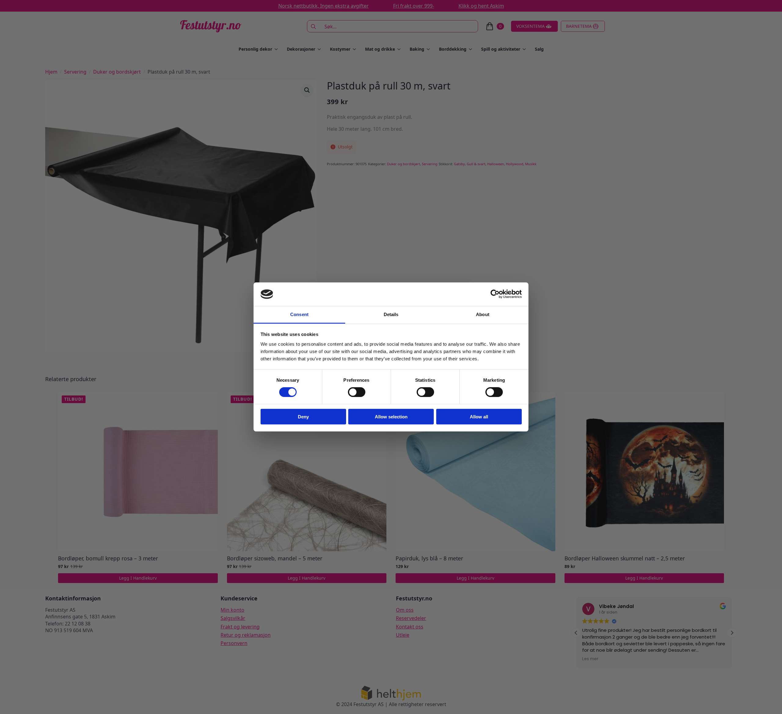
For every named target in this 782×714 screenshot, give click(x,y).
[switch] (356, 392)
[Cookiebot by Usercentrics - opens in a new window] (495, 294)
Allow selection (391, 416)
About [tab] (482, 314)
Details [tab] (391, 314)
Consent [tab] (299, 314)
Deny (303, 416)
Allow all (479, 416)
